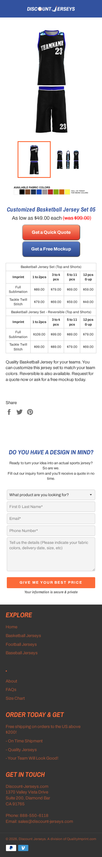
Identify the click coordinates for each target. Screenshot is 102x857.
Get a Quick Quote (51, 232)
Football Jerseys (21, 644)
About (11, 681)
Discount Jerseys (32, 839)
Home (11, 627)
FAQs (11, 689)
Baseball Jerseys (22, 653)
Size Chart (15, 698)
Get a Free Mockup (51, 249)
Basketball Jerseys (23, 635)
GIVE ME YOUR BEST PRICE (51, 583)
